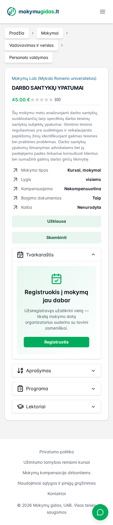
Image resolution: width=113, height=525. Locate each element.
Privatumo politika (56, 451)
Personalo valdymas (28, 57)
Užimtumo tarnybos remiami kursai (56, 462)
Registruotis (56, 341)
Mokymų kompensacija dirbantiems (56, 472)
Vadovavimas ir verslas (31, 45)
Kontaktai (57, 493)
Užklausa (56, 221)
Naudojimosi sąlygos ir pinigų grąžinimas (57, 483)
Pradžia (16, 32)
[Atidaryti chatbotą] (100, 512)
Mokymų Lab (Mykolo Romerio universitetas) (54, 78)
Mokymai (50, 32)
